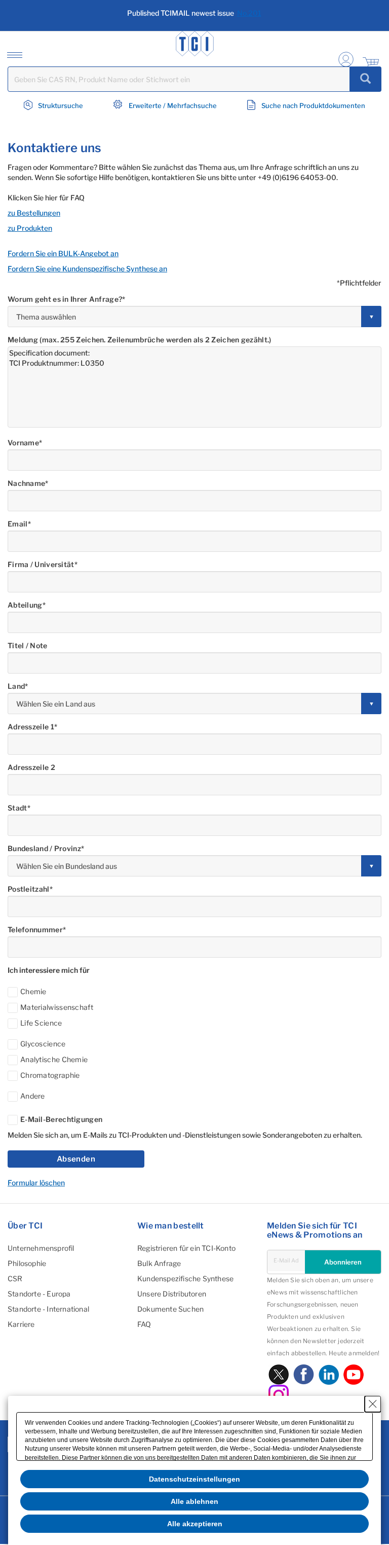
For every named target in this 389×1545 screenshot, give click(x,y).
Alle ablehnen (194, 1501)
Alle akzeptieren (194, 1524)
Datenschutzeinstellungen (194, 1479)
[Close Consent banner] (373, 1404)
